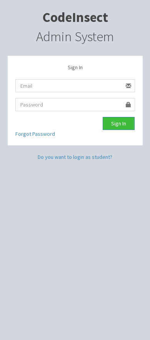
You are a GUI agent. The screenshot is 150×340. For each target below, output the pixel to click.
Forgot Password (35, 133)
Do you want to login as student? (75, 156)
